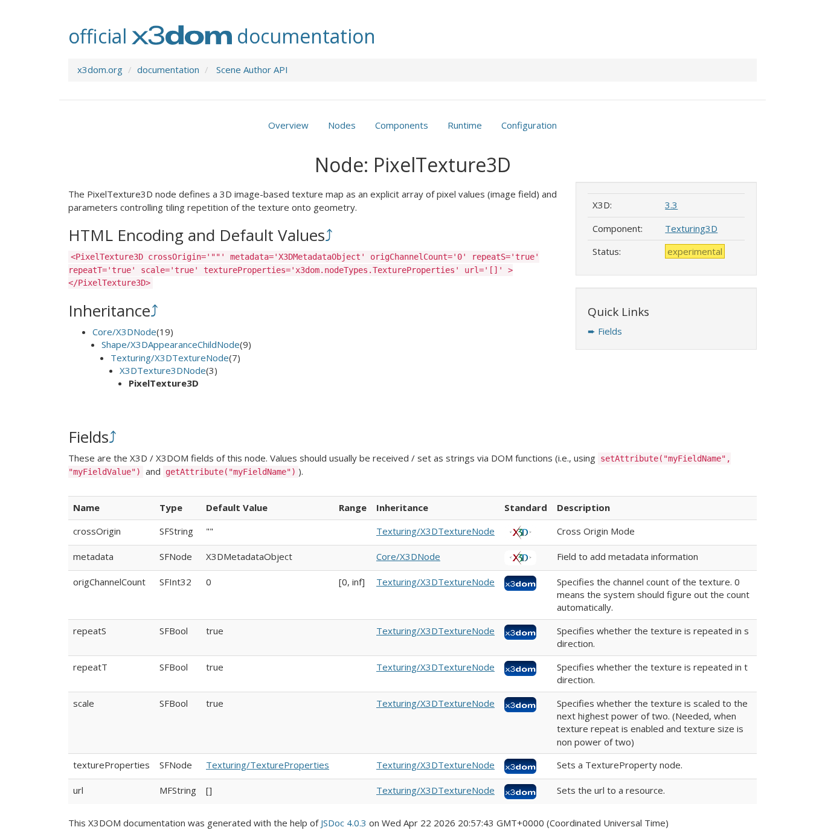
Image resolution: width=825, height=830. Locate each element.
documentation (168, 69)
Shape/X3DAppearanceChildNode (170, 344)
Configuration (529, 125)
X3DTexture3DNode (163, 370)
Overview (288, 125)
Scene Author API (252, 69)
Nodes (342, 125)
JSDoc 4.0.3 (344, 823)
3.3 (671, 205)
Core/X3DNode (124, 332)
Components (401, 125)
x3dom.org (100, 69)
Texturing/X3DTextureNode (170, 358)
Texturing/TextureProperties (267, 765)
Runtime (465, 125)
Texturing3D (691, 228)
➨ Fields (605, 331)
